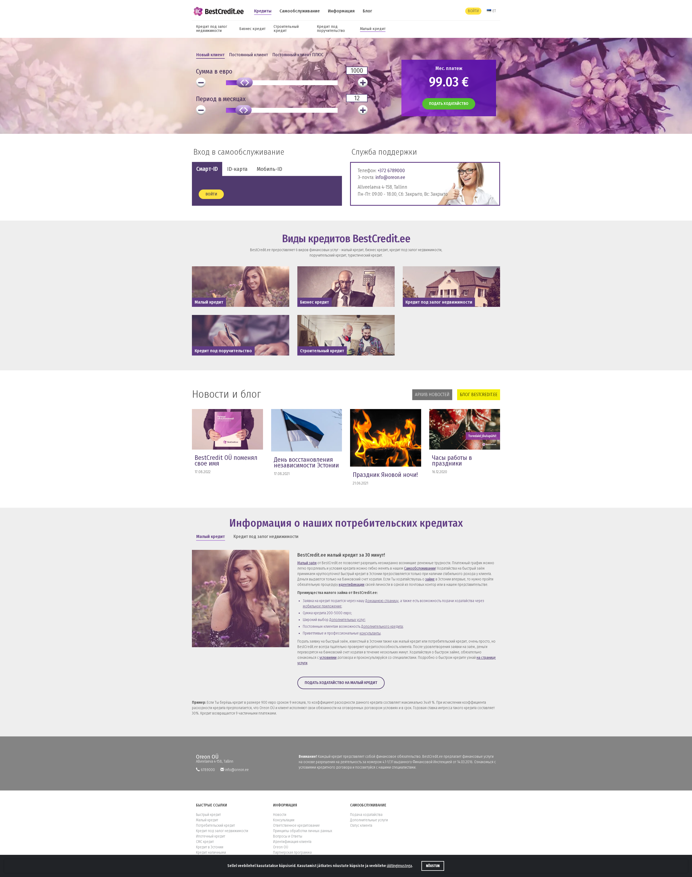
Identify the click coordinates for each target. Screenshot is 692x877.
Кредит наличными (211, 852)
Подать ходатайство (448, 103)
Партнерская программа (292, 852)
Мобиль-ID (269, 168)
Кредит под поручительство (331, 28)
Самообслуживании (419, 568)
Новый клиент (210, 55)
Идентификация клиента (292, 841)
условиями (328, 657)
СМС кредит (205, 841)
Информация (341, 11)
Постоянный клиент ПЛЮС (298, 55)
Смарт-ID (207, 168)
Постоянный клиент (248, 55)
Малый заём (307, 563)
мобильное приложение (322, 606)
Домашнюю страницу (381, 601)
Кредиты (262, 11)
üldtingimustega (399, 865)
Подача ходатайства (366, 814)
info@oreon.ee (390, 177)
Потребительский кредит (215, 825)
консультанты (370, 633)
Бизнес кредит (252, 28)
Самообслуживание (300, 11)
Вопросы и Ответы (287, 836)
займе (430, 579)
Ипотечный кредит (210, 836)
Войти (473, 11)
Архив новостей (432, 394)
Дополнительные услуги (369, 820)
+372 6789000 (391, 171)
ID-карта (237, 168)
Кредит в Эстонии (209, 847)
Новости (279, 814)
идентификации (351, 584)
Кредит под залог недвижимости (211, 28)
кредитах (441, 523)
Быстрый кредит (208, 814)
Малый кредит (372, 28)
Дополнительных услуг (347, 619)
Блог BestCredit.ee (478, 394)
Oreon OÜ (207, 756)
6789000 (208, 770)
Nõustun (433, 866)
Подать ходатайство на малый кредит (341, 682)
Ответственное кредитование (296, 825)
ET (494, 11)
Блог (367, 11)
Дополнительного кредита (382, 626)
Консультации (283, 820)
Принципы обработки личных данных (302, 831)
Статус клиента (361, 825)
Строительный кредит (286, 28)
